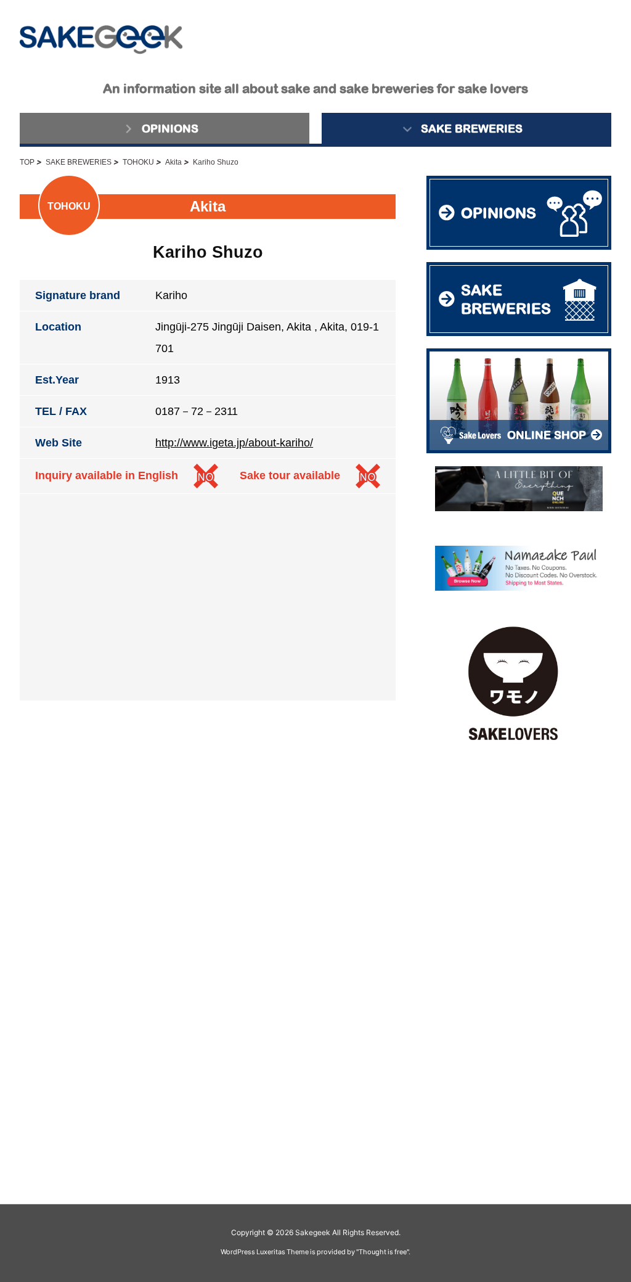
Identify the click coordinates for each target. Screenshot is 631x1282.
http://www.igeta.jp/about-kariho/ (234, 443)
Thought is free (383, 1251)
